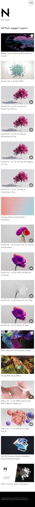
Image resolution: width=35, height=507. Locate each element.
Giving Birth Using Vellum (11, 376)
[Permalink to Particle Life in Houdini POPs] (17, 79)
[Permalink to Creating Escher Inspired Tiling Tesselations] (17, 215)
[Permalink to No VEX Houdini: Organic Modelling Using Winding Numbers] (17, 454)
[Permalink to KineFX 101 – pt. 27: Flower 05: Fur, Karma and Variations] (17, 242)
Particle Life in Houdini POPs (12, 81)
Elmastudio (25, 499)
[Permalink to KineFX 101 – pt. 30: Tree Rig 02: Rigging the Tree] (17, 159)
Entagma (8, 498)
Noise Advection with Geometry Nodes (16, 350)
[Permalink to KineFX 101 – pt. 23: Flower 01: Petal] (17, 323)
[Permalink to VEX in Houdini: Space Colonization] (17, 481)
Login (31, 2)
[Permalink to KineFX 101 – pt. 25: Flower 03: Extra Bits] (17, 298)
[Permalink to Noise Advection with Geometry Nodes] (17, 348)
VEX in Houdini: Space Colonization (15, 484)
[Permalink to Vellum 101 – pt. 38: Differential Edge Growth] (17, 426)
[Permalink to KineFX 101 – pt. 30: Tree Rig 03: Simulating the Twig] (17, 132)
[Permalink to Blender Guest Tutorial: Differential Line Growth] (17, 51)
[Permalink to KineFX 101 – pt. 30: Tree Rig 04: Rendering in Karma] (17, 104)
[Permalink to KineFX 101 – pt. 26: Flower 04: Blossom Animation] (17, 270)
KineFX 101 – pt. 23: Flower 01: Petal (14, 325)
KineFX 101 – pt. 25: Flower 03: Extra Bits (16, 300)
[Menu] (3, 2)
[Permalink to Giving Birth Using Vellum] (17, 373)
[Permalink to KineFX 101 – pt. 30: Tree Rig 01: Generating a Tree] (17, 187)
